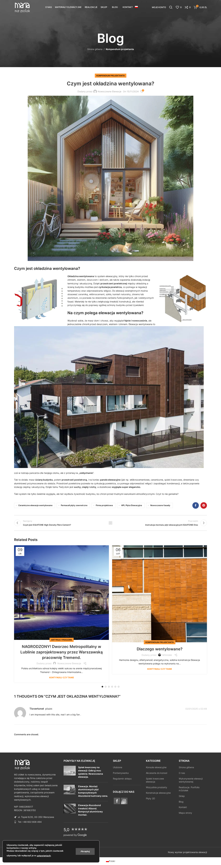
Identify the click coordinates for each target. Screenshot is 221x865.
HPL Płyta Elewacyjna (131, 505)
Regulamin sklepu (122, 778)
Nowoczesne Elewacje (109, 91)
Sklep (182, 796)
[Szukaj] (171, 7)
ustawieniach (44, 855)
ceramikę (82, 294)
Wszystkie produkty (156, 787)
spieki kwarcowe (173, 479)
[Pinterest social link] (203, 505)
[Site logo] (22, 7)
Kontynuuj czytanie (61, 677)
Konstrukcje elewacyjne (158, 792)
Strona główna (94, 49)
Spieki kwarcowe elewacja (155, 780)
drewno (136, 294)
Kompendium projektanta (120, 49)
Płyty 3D (150, 798)
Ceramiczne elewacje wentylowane (35, 505)
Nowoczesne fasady (160, 505)
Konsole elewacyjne (156, 767)
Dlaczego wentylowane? (159, 649)
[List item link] (36, 822)
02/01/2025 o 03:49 (196, 708)
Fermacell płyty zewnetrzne (74, 505)
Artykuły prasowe (61, 640)
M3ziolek (167, 655)
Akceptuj (85, 851)
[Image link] (22, 764)
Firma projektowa (104, 505)
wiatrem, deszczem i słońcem (92, 279)
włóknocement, (97, 294)
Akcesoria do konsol (156, 773)
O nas (182, 773)
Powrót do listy (110, 523)
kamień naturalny (122, 294)
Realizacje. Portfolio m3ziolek (189, 789)
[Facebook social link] (195, 505)
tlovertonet (36, 708)
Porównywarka (121, 773)
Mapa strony (185, 812)
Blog (181, 801)
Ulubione (117, 767)
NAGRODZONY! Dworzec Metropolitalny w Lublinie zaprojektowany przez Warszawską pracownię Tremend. (61, 652)
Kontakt (183, 807)
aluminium (72, 297)
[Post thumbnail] (70, 773)
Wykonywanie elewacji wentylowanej (191, 780)
